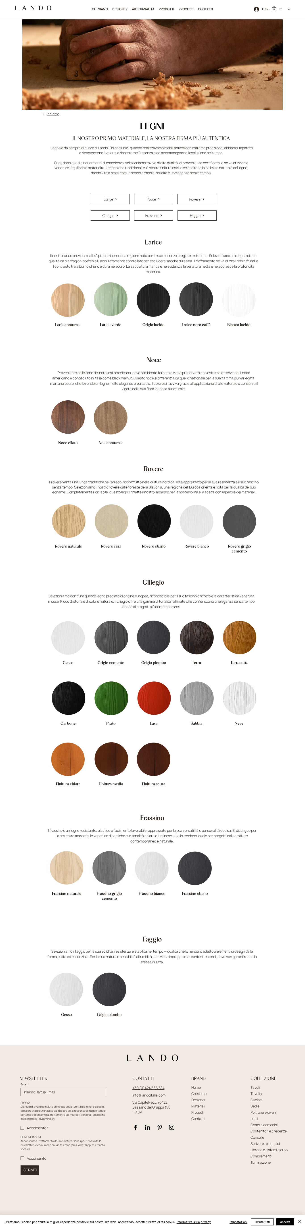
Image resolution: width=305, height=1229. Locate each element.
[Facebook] (135, 1127)
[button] (166, 9)
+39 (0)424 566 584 (148, 1087)
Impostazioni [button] (238, 1222)
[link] (274, 8)
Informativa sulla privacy (194, 1222)
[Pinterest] (159, 1127)
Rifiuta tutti (262, 1222)
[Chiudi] (299, 1221)
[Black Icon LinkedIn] (147, 1127)
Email (25, 1084)
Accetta (285, 1222)
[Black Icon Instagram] (171, 1127)
